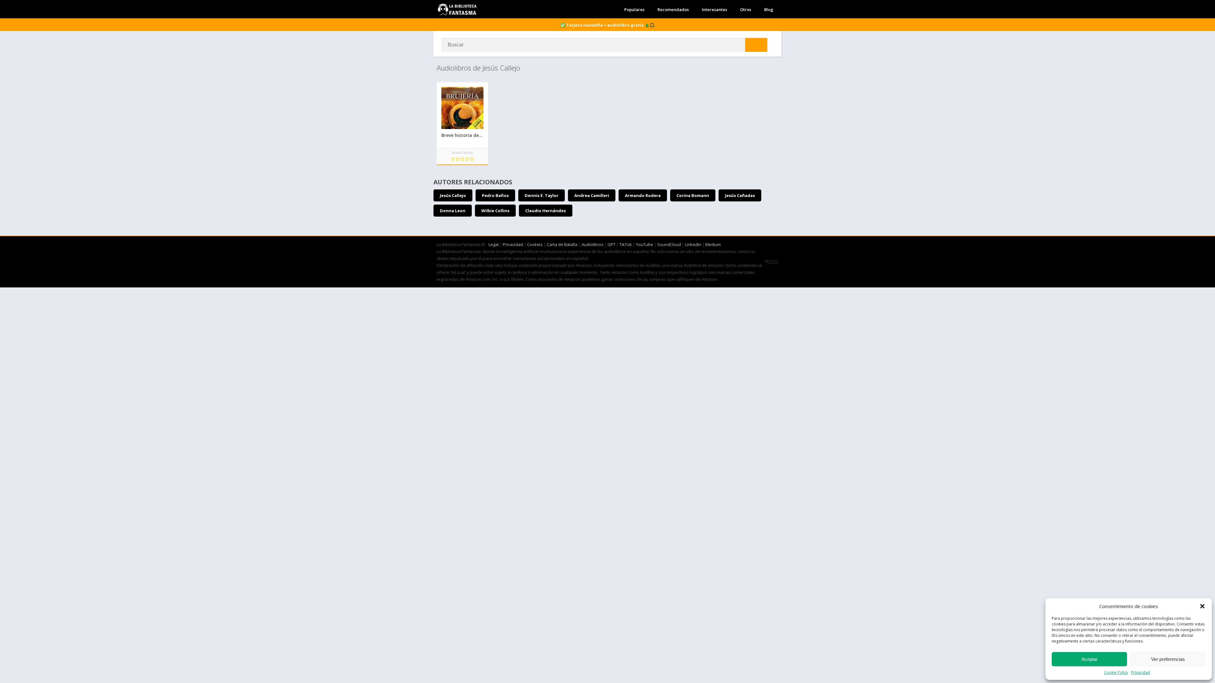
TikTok (626, 244)
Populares (634, 9)
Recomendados (673, 9)
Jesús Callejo (453, 195)
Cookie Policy (1116, 672)
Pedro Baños (495, 195)
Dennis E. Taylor (541, 195)
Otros (745, 9)
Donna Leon (452, 210)
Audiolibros (592, 244)
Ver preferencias (1168, 659)
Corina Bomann (692, 195)
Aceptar (1089, 659)
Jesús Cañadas (740, 195)
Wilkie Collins (495, 210)
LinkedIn (693, 244)
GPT (611, 244)
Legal (494, 244)
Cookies (535, 244)
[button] (1202, 606)
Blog (768, 9)
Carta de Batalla (562, 244)
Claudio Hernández (545, 210)
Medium (713, 244)
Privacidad (1140, 672)
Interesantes (714, 9)
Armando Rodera (643, 195)
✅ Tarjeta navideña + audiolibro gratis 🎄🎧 (607, 25)
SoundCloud (669, 244)
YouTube (644, 244)
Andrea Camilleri (591, 195)
